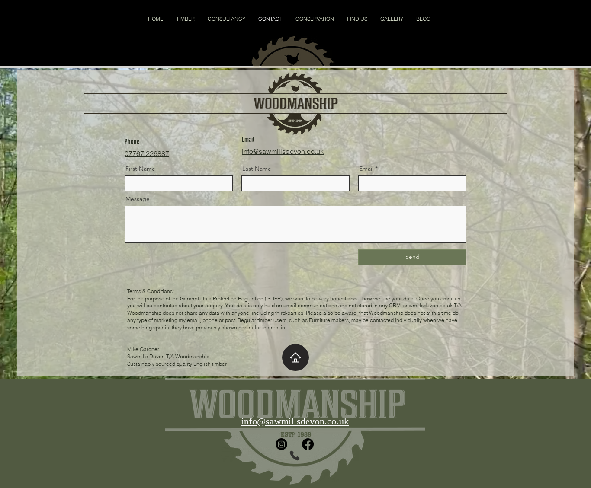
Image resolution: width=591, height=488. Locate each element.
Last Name (256, 169)
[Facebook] (308, 444)
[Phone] (294, 455)
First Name (140, 169)
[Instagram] (281, 444)
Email (366, 169)
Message (137, 199)
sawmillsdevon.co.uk (428, 305)
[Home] (295, 357)
